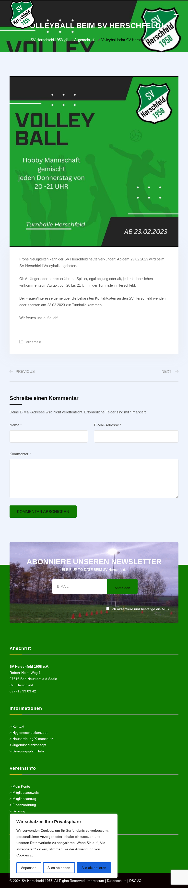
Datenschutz (116, 881)
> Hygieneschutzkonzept (28, 733)
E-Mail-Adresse (107, 425)
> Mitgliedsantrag (23, 799)
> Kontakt (17, 726)
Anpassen (28, 868)
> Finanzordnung (23, 805)
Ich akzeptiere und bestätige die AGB (140, 609)
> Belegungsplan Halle (27, 751)
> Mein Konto (20, 786)
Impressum (95, 881)
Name (16, 425)
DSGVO (135, 881)
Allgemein (33, 342)
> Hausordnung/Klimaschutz (31, 739)
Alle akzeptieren (94, 868)
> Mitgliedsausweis (24, 793)
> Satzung (17, 811)
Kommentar (20, 454)
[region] (64, 846)
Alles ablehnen (58, 868)
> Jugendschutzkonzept (28, 745)
